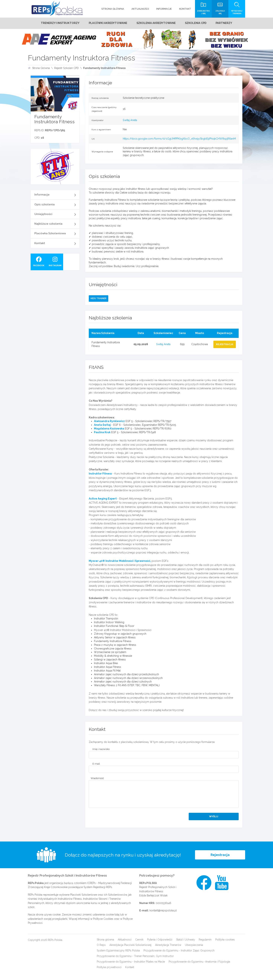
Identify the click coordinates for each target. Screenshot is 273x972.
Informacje (42, 194)
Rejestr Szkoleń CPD (66, 68)
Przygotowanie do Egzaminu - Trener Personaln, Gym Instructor (135, 956)
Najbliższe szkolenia (48, 223)
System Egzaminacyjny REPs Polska (118, 950)
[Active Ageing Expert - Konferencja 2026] (136, 39)
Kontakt (39, 243)
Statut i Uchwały (185, 939)
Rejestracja (220, 855)
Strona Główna (41, 68)
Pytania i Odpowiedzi (159, 939)
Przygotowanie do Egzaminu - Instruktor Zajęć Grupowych (179, 950)
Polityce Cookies (103, 918)
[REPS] (57, 8)
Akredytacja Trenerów (168, 944)
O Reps (101, 944)
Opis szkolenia (44, 204)
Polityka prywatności (109, 967)
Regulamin (205, 939)
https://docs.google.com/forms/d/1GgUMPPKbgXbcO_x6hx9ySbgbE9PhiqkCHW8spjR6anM (179, 138)
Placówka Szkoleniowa (50, 233)
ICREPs (91, 883)
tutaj (117, 914)
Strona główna (105, 939)
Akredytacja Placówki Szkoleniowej (130, 944)
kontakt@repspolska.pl (163, 910)
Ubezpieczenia (194, 944)
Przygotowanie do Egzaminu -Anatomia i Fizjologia (199, 961)
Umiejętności (43, 214)
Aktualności (124, 939)
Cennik (139, 939)
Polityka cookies (225, 939)
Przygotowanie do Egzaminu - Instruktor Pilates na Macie (131, 961)
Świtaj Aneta (130, 120)
